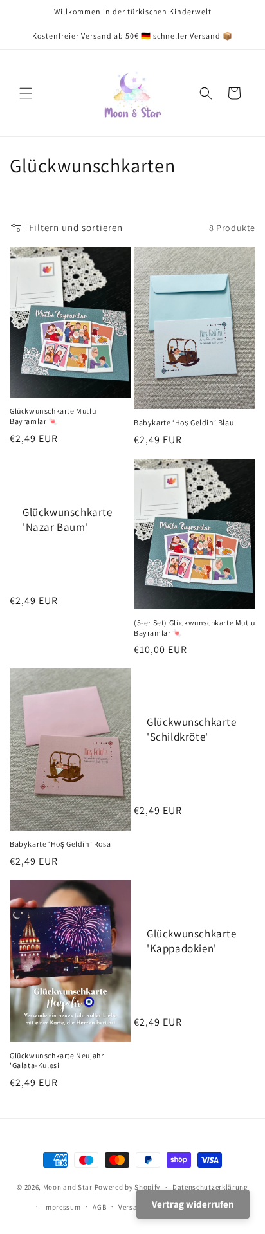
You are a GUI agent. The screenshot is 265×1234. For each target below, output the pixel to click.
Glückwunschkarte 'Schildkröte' (192, 729)
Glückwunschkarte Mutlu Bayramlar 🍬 (53, 416)
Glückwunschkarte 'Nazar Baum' (68, 519)
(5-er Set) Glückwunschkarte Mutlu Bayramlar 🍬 (194, 628)
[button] (26, 93)
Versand (132, 1206)
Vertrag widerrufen (193, 1204)
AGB (99, 1206)
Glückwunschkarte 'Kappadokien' (192, 940)
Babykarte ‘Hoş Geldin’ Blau (183, 422)
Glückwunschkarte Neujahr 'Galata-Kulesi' (57, 1061)
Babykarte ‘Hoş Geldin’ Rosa (60, 844)
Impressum (61, 1206)
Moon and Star (68, 1187)
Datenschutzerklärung (210, 1187)
